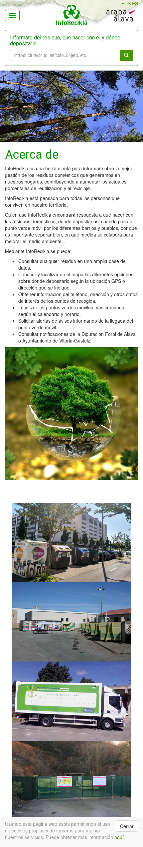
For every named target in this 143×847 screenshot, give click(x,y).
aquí (119, 837)
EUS (126, 3)
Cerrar (127, 826)
